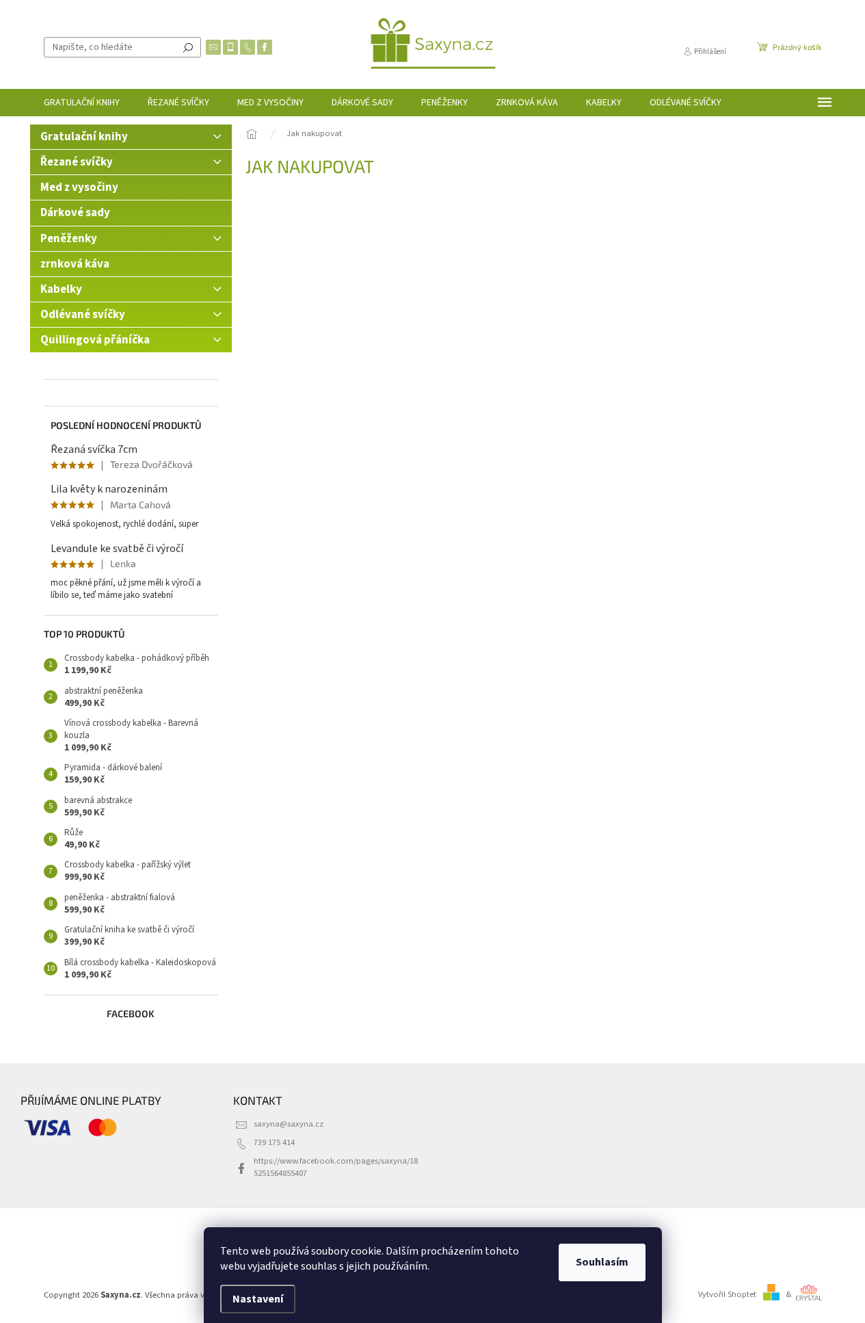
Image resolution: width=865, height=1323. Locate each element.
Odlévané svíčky (82, 314)
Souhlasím (602, 1262)
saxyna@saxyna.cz (288, 1124)
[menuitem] (81, 102)
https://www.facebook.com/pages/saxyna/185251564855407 (336, 1167)
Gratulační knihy (84, 137)
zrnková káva (74, 264)
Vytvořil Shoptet (727, 1294)
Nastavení (257, 1299)
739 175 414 (274, 1142)
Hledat (188, 47)
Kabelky (61, 289)
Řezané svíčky (76, 162)
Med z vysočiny (79, 187)
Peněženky (68, 239)
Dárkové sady (75, 213)
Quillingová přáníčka (95, 340)
